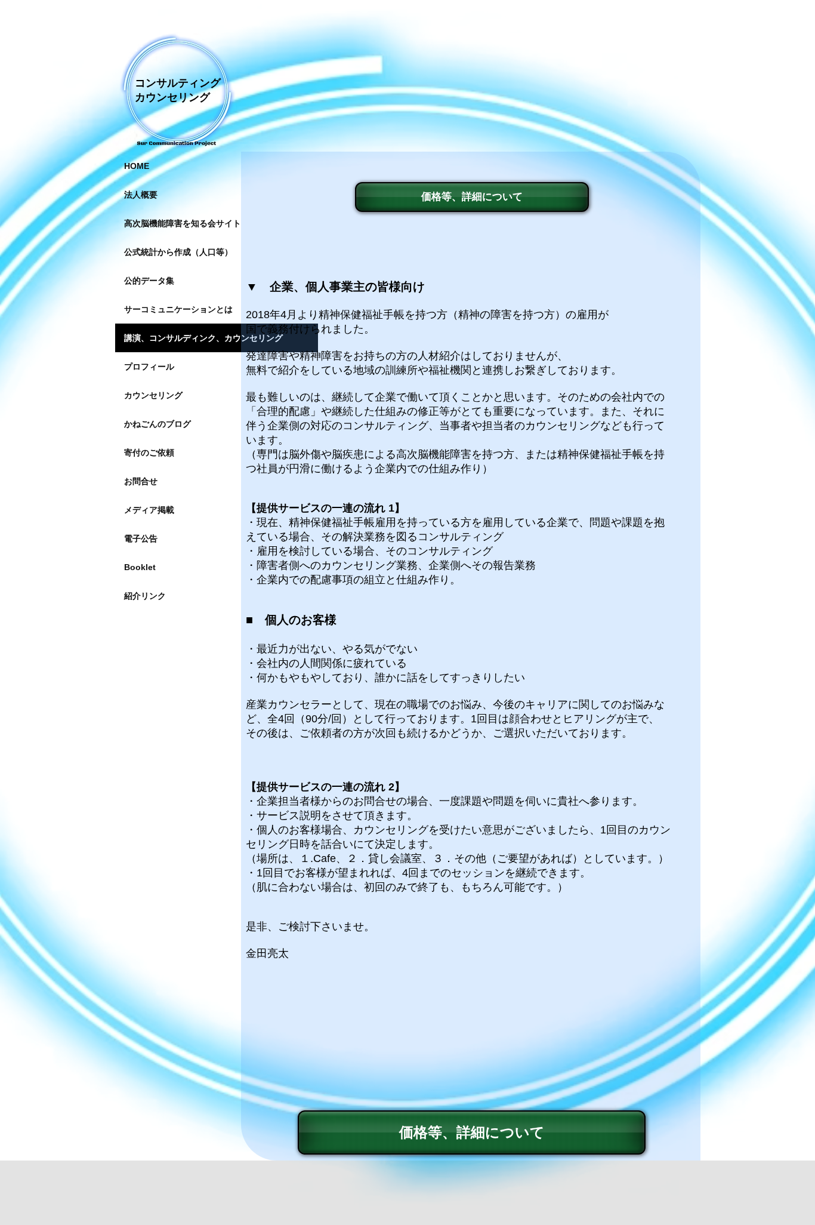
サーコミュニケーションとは (178, 309)
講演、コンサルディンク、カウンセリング (203, 338)
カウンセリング (153, 395)
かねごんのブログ (157, 424)
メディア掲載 (149, 510)
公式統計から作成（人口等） (178, 252)
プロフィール (149, 366)
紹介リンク (145, 596)
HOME (136, 166)
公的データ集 (149, 280)
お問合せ (141, 481)
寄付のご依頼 (149, 452)
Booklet (140, 567)
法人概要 (141, 194)
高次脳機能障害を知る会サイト (182, 223)
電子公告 (141, 538)
